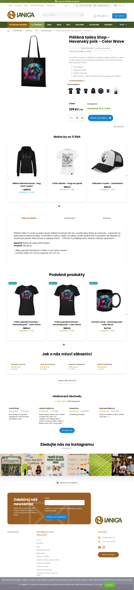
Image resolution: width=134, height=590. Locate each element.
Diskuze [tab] (107, 218)
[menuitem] (19, 25)
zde (100, 585)
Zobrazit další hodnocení (67, 381)
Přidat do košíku (98, 117)
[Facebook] (99, 547)
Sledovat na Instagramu (69, 483)
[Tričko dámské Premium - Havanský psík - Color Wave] (71, 91)
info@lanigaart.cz (108, 537)
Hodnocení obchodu (67, 396)
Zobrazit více (67, 430)
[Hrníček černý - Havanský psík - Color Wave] (108, 91)
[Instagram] (103, 547)
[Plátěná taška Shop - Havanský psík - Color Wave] (116, 91)
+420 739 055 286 (108, 542)
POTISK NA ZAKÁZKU (43, 563)
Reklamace (51, 5)
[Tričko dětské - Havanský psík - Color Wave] (86, 91)
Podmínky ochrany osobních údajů (47, 574)
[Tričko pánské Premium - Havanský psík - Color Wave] (78, 91)
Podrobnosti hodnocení (102, 48)
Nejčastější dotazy (37, 5)
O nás (9, 5)
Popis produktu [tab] (29, 218)
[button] (59, 206)
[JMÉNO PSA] (27, 300)
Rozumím (109, 585)
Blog (26, 5)
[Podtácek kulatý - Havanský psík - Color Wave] (101, 91)
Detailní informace (76, 81)
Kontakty (18, 5)
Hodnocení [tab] (69, 218)
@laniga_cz (67, 448)
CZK (119, 5)
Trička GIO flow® (42, 566)
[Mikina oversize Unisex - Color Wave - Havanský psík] (93, 91)
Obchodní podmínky (44, 570)
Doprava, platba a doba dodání (48, 560)
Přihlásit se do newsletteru (56, 517)
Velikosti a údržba (43, 556)
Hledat (81, 15)
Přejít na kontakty (108, 555)
